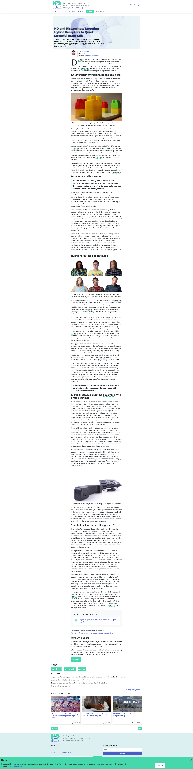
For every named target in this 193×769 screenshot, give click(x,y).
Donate (76, 659)
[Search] (139, 11)
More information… (16, 766)
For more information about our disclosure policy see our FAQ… (92, 633)
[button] (133, 5)
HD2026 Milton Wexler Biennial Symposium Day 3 (124, 715)
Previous (54, 728)
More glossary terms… (134, 690)
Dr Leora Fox (84, 51)
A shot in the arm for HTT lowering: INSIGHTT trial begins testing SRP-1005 (65, 715)
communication (69, 669)
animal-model (57, 669)
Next (139, 728)
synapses (81, 669)
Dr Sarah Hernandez (92, 56)
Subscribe (122, 753)
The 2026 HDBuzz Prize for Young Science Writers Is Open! (95, 715)
